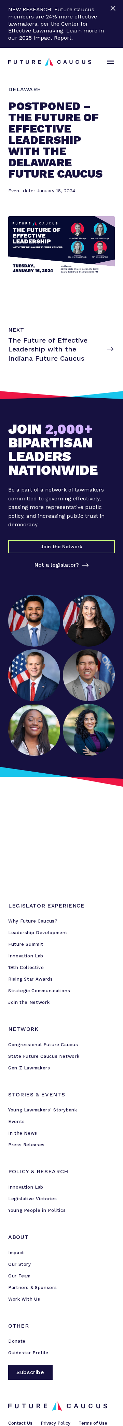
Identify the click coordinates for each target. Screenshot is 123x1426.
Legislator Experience (46, 905)
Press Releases (26, 1144)
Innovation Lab (25, 955)
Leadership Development (38, 932)
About (18, 1237)
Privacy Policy (55, 1423)
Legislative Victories (32, 1198)
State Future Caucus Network (43, 1056)
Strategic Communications (39, 990)
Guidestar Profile (28, 1352)
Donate (17, 1341)
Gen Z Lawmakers (29, 1067)
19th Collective (26, 967)
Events (16, 1121)
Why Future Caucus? (33, 921)
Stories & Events (36, 1094)
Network (23, 1029)
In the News (22, 1133)
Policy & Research (38, 1171)
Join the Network (29, 1002)
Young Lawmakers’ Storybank (42, 1109)
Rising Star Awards (30, 979)
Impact (16, 1252)
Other (18, 1326)
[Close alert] (113, 24)
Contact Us (20, 1423)
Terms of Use (93, 1423)
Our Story (19, 1264)
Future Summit (25, 944)
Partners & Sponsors (32, 1287)
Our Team (19, 1275)
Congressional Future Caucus (43, 1044)
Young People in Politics (37, 1210)
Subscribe (30, 1372)
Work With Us (24, 1299)
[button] (109, 62)
